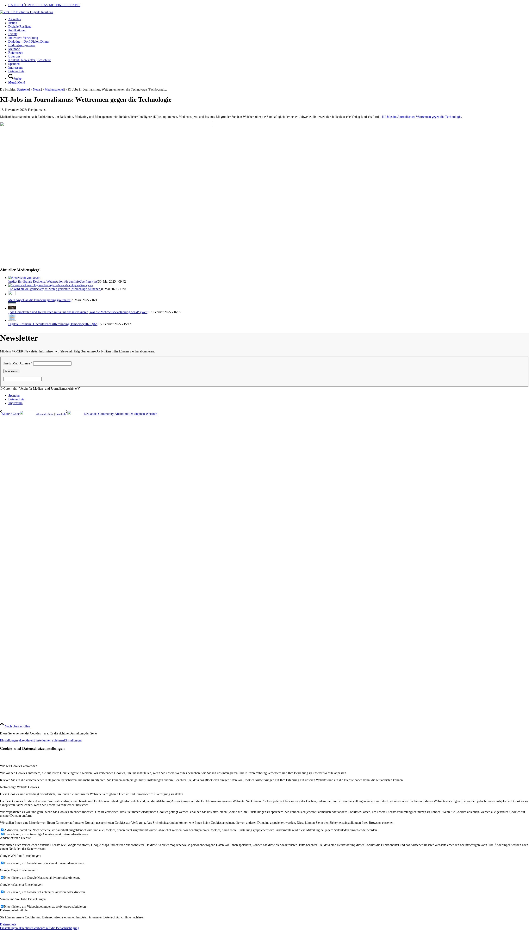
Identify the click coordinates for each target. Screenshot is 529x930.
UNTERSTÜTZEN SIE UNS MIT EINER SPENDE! (44, 5)
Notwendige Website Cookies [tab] (19, 787)
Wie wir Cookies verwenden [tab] (18, 766)
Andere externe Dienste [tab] (15, 838)
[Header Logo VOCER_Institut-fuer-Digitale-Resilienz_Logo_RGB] (26, 12)
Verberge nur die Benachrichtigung (56, 928)
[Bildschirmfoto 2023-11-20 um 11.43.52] (106, 125)
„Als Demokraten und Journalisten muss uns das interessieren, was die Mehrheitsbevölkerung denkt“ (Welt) (78, 312)
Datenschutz (8, 924)
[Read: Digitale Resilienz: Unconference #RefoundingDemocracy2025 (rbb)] (12, 320)
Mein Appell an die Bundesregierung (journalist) (39, 300)
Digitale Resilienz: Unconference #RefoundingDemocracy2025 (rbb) (53, 324)
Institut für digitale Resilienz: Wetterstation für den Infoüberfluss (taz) (53, 281)
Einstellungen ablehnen (48, 740)
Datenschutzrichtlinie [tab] (13, 910)
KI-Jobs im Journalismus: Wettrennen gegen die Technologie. (422, 116)
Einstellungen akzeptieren (16, 740)
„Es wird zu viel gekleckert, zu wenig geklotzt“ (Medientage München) (54, 289)
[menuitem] (268, 5)
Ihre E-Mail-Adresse (17, 363)
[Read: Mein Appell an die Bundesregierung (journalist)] (12, 294)
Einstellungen (73, 740)
